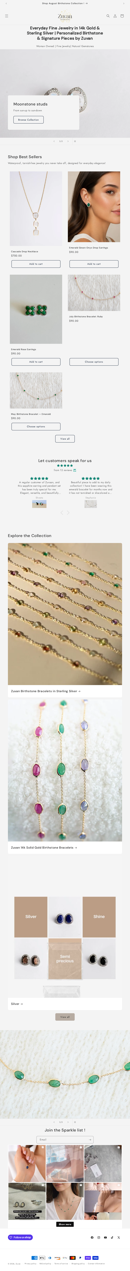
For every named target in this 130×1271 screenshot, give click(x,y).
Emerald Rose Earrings (23, 349)
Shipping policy (78, 1263)
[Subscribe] (89, 1139)
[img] (65, 465)
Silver (15, 1004)
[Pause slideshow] (75, 141)
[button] (6, 15)
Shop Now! (24, 119)
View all (65, 439)
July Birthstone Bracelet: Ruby (86, 316)
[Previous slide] (54, 141)
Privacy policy (30, 1263)
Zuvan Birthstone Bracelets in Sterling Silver (44, 691)
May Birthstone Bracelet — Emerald (31, 414)
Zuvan (18, 1263)
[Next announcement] (123, 3)
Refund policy (45, 1263)
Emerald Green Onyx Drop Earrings (88, 247)
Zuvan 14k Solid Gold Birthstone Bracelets (42, 848)
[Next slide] (68, 141)
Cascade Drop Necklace (24, 251)
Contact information (96, 1263)
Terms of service (61, 1263)
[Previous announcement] (6, 3)
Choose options (94, 362)
